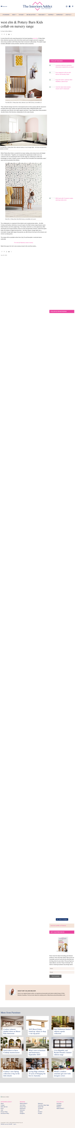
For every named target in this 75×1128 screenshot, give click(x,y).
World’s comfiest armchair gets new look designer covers (62, 1073)
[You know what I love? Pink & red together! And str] (53, 812)
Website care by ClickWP (6, 1124)
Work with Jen (4, 1106)
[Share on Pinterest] (4, 34)
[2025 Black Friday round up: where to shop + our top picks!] (37, 1016)
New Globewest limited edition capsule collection (62, 1031)
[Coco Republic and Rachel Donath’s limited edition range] (62, 1038)
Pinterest (59, 1106)
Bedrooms (40, 1103)
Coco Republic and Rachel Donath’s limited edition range (62, 1052)
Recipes (40, 1113)
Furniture (40, 1111)
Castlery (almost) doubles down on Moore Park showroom (11, 1031)
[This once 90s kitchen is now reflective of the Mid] (70, 852)
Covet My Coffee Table (43, 1105)
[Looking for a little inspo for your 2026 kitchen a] (62, 338)
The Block (40, 1108)
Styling (21, 1111)
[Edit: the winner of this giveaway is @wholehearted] (53, 593)
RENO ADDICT (23, 1103)
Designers (22, 1113)
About (2, 1103)
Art (38, 1110)
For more (16, 242)
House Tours (23, 1106)
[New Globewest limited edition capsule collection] (62, 1016)
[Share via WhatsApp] (6, 34)
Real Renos (22, 1108)
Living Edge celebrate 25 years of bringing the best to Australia (37, 1073)
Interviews (22, 1110)
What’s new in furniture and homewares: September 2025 (37, 1052)
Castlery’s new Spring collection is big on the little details (11, 1073)
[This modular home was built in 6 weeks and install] (70, 539)
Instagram (59, 1105)
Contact (2, 1105)
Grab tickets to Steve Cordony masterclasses (11, 1051)
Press (2, 1108)
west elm (35, 38)
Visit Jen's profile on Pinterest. (58, 925)
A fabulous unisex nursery (26, 242)
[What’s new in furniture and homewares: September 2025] (37, 1038)
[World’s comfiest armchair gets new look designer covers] (62, 1059)
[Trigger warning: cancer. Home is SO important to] (62, 647)
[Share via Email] (9, 34)
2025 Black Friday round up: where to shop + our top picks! (37, 1031)
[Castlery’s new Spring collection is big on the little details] (12, 1059)
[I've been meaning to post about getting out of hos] (70, 411)
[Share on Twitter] (11, 34)
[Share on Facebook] (2, 34)
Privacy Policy (4, 1111)
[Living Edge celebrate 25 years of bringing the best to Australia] (37, 1059)
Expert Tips (40, 1106)
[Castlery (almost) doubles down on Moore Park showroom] (12, 1016)
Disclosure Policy (5, 1113)
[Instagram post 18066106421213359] (53, 319)
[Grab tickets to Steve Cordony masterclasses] (12, 1038)
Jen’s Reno (22, 1105)
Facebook (59, 1103)
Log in (14, 1124)
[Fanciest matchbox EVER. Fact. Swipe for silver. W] (62, 810)
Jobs (2, 1110)
